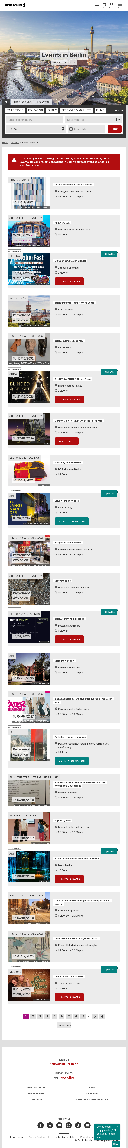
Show (13, 374)
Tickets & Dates (69, 281)
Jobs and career (36, 1093)
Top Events (43, 101)
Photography (19, 179)
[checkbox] (15, 110)
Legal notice (17, 1137)
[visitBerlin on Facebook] (40, 1125)
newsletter (66, 1077)
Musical (15, 972)
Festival (15, 256)
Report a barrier (89, 1137)
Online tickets (80, 129)
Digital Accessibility (65, 1137)
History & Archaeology (26, 336)
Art (12, 496)
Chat (116, 1143)
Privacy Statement (38, 1137)
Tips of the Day (22, 101)
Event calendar (64, 62)
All (6, 101)
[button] (104, 5)
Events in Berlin (64, 55)
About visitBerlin (36, 1087)
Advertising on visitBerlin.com (92, 1099)
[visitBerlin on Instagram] (69, 1125)
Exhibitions (17, 298)
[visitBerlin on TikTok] (78, 1125)
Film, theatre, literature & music (34, 777)
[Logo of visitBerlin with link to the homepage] (15, 5)
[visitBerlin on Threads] (50, 1125)
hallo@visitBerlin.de (64, 1064)
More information (72, 521)
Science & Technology (25, 218)
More (120, 110)
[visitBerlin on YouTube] (59, 1125)
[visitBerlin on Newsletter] (87, 1125)
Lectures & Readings (24, 457)
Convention (92, 1093)
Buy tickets (67, 441)
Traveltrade (36, 1099)
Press (92, 1087)
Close (117, 1126)
